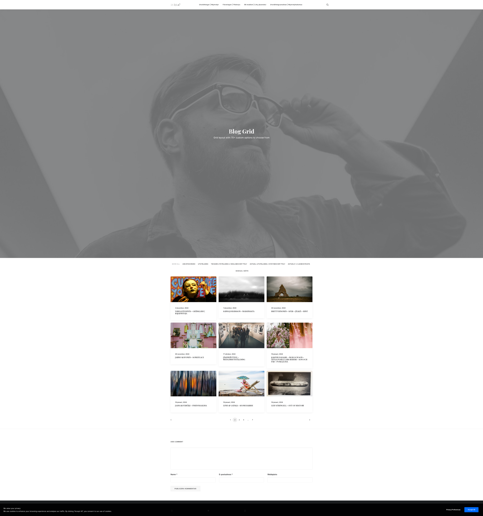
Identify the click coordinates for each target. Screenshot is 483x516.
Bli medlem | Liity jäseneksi (255, 5)
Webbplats (272, 474)
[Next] (309, 420)
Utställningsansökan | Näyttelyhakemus (286, 5)
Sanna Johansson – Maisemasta (238, 311)
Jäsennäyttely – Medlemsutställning (234, 358)
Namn (174, 474)
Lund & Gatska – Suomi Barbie (238, 405)
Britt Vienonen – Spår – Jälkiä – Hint (289, 311)
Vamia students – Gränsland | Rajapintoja (190, 312)
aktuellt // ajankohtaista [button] (299, 264)
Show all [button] (176, 264)
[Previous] (174, 420)
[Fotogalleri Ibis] (175, 4)
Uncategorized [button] (189, 264)
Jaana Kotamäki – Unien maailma (191, 405)
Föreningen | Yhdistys (231, 5)
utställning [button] (203, 264)
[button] (328, 4)
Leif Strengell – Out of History (287, 405)
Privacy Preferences (453, 510)
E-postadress (226, 474)
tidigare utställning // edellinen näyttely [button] (229, 264)
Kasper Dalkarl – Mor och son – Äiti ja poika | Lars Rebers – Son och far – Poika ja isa (289, 359)
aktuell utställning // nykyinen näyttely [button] (267, 264)
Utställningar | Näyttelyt (209, 5)
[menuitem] (208, 4)
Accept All (471, 510)
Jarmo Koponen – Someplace (189, 357)
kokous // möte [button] (242, 271)
